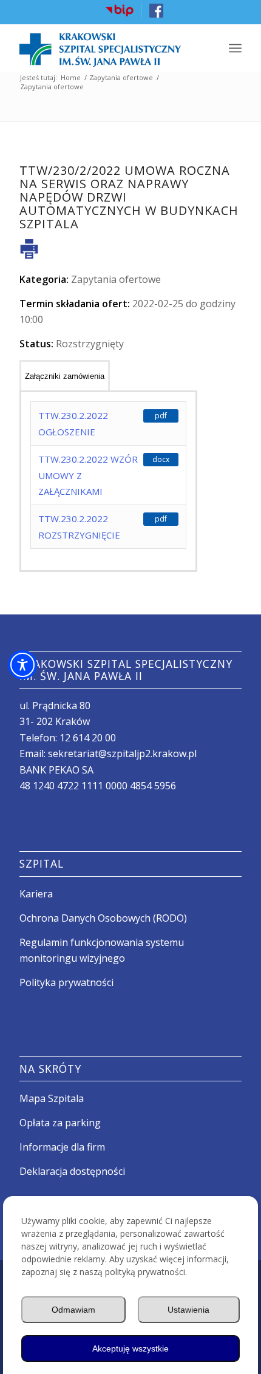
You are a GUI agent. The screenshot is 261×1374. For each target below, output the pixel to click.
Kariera (36, 893)
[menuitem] (119, 10)
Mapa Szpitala (51, 1098)
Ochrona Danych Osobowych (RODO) (103, 918)
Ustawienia (188, 1309)
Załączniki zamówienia (64, 376)
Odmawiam (73, 1309)
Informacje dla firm (62, 1147)
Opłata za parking (60, 1122)
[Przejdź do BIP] (119, 15)
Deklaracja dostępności (72, 1171)
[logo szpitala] (108, 48)
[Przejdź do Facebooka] (156, 15)
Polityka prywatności (66, 982)
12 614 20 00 (87, 737)
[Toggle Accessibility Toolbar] (22, 664)
